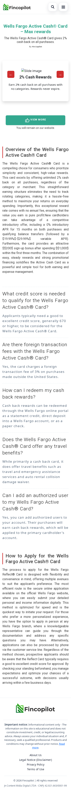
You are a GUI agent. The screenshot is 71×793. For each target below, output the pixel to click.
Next (60, 74)
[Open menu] (63, 6)
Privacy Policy (35, 764)
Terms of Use (35, 769)
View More (35, 120)
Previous (10, 74)
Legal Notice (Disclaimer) (35, 760)
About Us (36, 755)
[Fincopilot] (17, 7)
